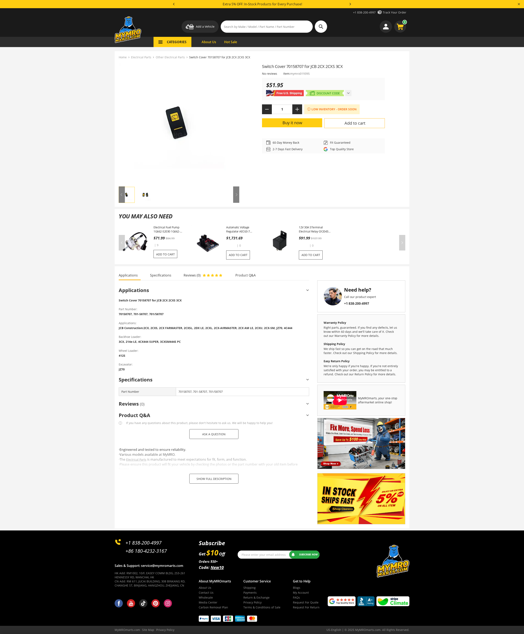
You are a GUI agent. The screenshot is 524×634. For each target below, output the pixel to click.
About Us (205, 588)
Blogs (296, 588)
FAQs (296, 597)
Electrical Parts (141, 57)
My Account (301, 593)
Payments (250, 593)
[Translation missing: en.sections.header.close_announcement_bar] (519, 4)
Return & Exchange (256, 597)
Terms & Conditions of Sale (261, 607)
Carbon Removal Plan (213, 607)
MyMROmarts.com (127, 630)
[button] (231, 245)
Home (123, 57)
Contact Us (206, 593)
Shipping (249, 588)
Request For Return (306, 607)
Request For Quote (305, 602)
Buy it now (292, 122)
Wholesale (206, 597)
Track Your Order (394, 12)
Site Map (148, 630)
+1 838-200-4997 (364, 12)
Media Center (208, 602)
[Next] (350, 4)
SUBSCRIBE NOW (308, 554)
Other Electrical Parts (170, 57)
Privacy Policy (252, 602)
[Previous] (174, 4)
